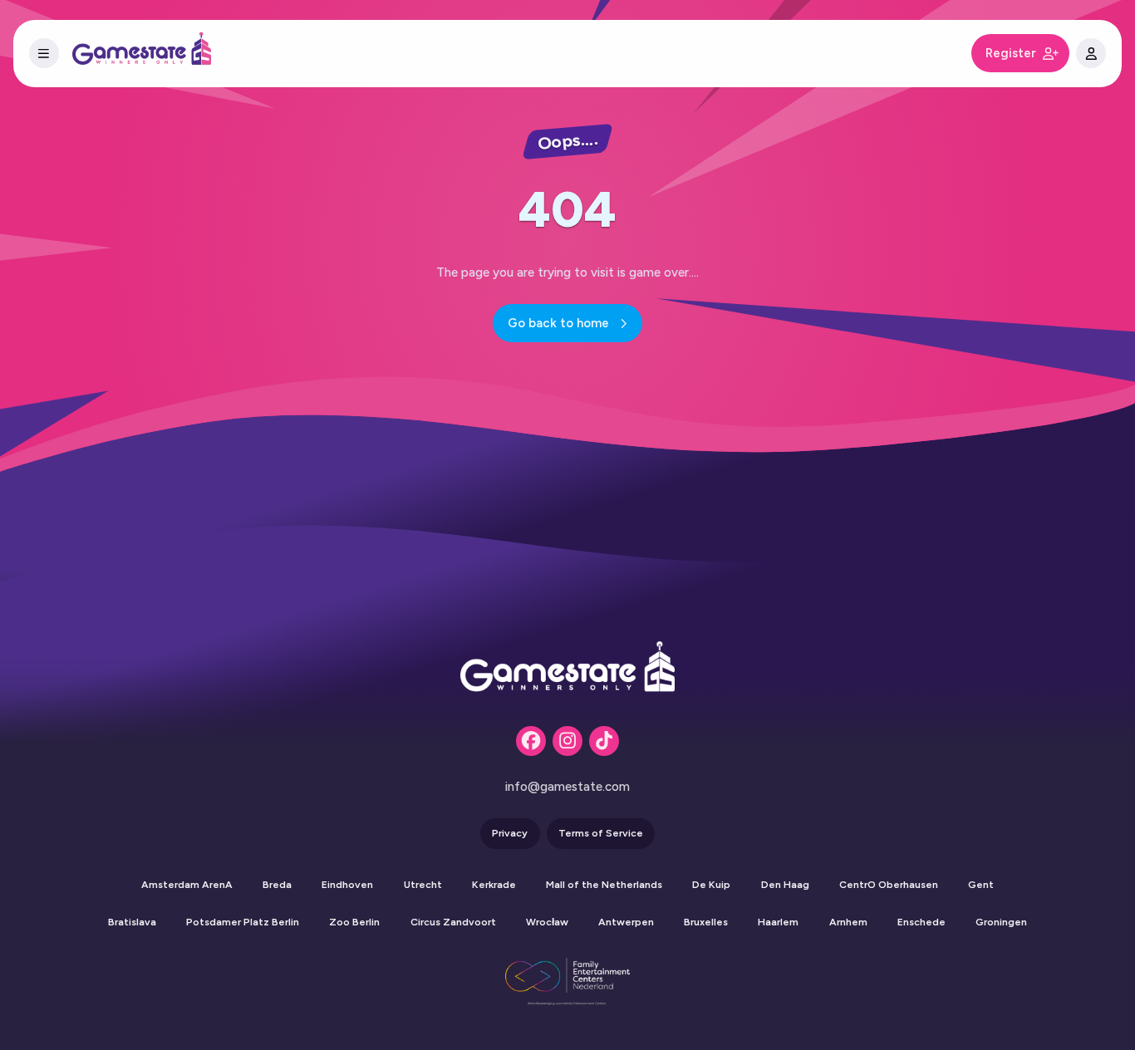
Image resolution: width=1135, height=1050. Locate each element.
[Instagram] (567, 741)
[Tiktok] (604, 741)
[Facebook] (531, 741)
